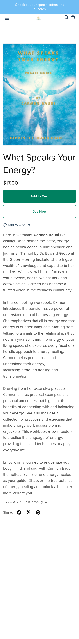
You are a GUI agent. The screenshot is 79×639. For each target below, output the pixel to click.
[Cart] (74, 17)
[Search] (66, 17)
